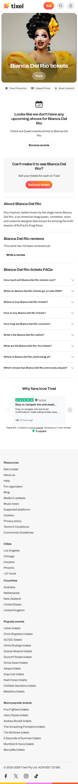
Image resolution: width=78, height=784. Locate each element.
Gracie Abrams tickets (18, 651)
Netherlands (12, 593)
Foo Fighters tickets (16, 709)
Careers (9, 515)
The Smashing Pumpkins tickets (24, 727)
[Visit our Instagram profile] (26, 776)
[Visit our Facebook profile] (6, 776)
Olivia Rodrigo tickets (17, 645)
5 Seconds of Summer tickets (22, 738)
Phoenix (9, 568)
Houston (9, 562)
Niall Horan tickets (15, 680)
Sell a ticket (11, 469)
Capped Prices (42, 88)
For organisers (13, 486)
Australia (9, 587)
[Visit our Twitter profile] (16, 776)
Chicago (9, 556)
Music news (11, 504)
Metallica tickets (14, 691)
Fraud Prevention (18, 88)
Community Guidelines (19, 532)
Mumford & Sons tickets (19, 744)
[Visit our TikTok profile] (36, 776)
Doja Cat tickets (14, 674)
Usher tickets (12, 628)
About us (9, 475)
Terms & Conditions (16, 527)
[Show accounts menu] (70, 5)
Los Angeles (12, 550)
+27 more (10, 573)
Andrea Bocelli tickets (17, 721)
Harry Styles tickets (16, 715)
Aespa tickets (12, 668)
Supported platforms (17, 509)
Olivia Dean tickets (16, 663)
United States (12, 604)
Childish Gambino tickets (20, 686)
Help (7, 481)
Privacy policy (12, 521)
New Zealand (12, 599)
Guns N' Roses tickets (18, 657)
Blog (7, 492)
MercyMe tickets (14, 750)
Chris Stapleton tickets (18, 634)
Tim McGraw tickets (16, 732)
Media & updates (14, 498)
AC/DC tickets (13, 640)
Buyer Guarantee (67, 88)
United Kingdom (14, 610)
